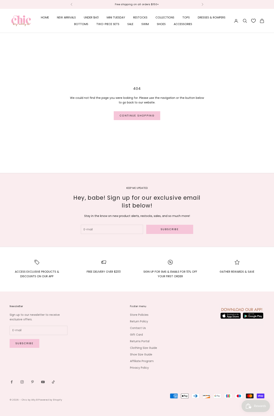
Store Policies (139, 315)
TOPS (186, 17)
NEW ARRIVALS (66, 17)
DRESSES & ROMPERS (211, 17)
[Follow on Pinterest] (32, 382)
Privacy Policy (139, 368)
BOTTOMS (81, 24)
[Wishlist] (253, 21)
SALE (130, 24)
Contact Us (138, 328)
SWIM (145, 24)
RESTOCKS (140, 17)
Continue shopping (137, 115)
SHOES (161, 24)
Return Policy (139, 321)
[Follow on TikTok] (53, 382)
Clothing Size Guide (143, 348)
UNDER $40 (91, 17)
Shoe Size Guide (141, 354)
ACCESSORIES (183, 24)
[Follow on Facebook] (12, 382)
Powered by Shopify (50, 399)
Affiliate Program (142, 361)
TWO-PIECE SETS (107, 24)
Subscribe (170, 229)
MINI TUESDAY (116, 17)
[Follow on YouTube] (43, 382)
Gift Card (136, 335)
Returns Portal (139, 341)
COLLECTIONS (164, 17)
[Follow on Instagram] (22, 382)
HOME (45, 17)
